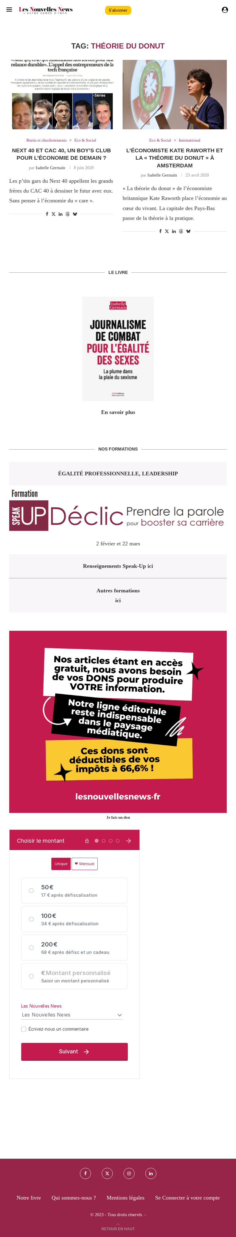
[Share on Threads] (67, 214)
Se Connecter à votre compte (187, 1198)
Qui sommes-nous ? (74, 1198)
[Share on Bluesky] (75, 214)
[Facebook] (85, 1173)
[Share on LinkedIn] (60, 214)
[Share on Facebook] (47, 214)
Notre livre (29, 1198)
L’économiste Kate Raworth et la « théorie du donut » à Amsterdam (174, 158)
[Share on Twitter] (53, 214)
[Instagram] (129, 1173)
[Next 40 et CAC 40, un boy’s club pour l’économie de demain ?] (61, 94)
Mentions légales (125, 1198)
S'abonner (118, 10)
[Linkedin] (150, 1173)
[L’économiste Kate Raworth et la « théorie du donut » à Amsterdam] (175, 94)
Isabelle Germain (50, 168)
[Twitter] (107, 1173)
